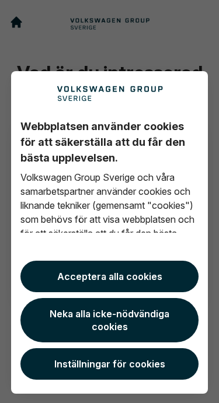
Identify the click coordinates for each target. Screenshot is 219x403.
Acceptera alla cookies (109, 276)
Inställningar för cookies (109, 364)
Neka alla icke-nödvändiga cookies (109, 320)
